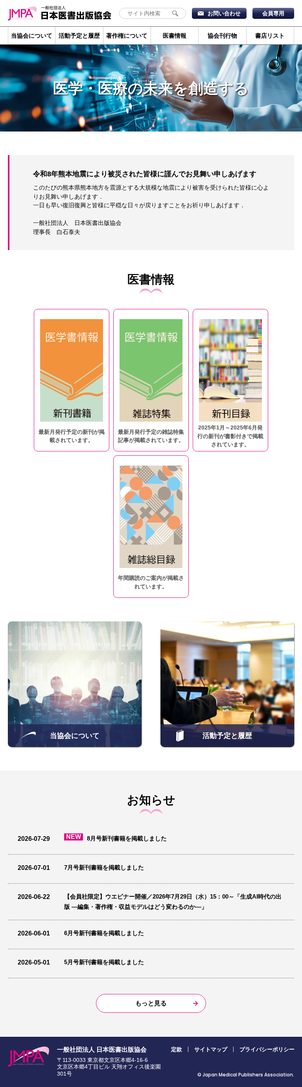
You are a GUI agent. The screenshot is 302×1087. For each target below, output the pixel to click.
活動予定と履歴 (79, 35)
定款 (176, 1049)
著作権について (126, 35)
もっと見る (151, 1003)
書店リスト (270, 35)
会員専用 (273, 13)
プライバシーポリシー (267, 1049)
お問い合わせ (224, 13)
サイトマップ (210, 1049)
